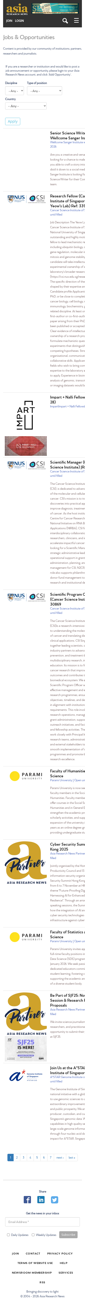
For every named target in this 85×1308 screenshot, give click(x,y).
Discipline (11, 83)
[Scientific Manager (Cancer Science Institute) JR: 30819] (26, 465)
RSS (42, 1282)
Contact (33, 1253)
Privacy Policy (60, 1253)
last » (72, 1157)
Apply (13, 121)
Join (9, 20)
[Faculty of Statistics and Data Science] (26, 937)
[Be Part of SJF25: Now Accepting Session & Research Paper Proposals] (26, 1014)
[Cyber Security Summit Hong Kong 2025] (26, 863)
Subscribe (68, 1235)
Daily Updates (19, 1235)
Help (64, 1262)
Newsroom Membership (32, 1272)
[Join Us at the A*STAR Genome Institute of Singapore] (26, 1075)
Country (10, 99)
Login (19, 20)
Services (66, 1272)
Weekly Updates (46, 1235)
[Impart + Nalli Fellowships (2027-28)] (26, 415)
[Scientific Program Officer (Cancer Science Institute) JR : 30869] (26, 597)
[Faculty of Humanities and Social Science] (26, 776)
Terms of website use (35, 1262)
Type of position (37, 83)
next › (60, 1157)
